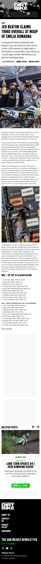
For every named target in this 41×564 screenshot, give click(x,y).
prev (33, 427)
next (37, 427)
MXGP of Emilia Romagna (30, 143)
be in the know (8, 544)
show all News (20, 485)
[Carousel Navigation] (35, 427)
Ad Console (7, 329)
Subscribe (6, 531)
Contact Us (5, 519)
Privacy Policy (5, 526)
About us (6, 515)
